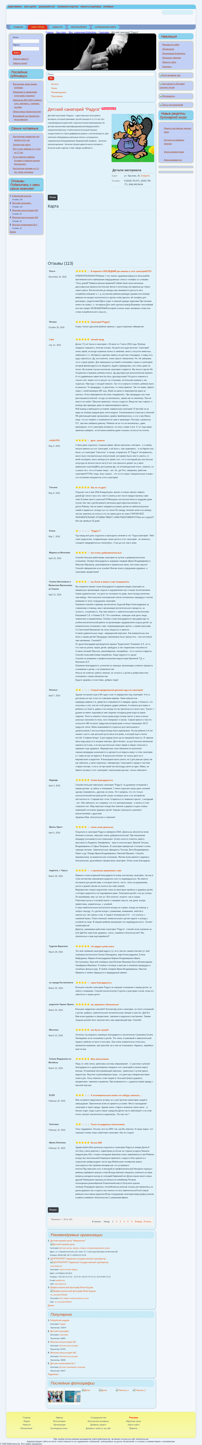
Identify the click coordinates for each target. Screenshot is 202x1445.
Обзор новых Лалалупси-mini (27, 111)
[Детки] (86, 1390)
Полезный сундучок (68, 7)
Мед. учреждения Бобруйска (82, 32)
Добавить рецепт (98, 1425)
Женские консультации (68, 1346)
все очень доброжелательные (106, 553)
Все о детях (30, 7)
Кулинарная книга (105, 27)
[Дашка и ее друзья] (56, 1404)
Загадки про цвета (21, 144)
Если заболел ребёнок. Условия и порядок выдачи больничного (26, 160)
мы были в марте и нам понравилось (110, 582)
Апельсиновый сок (173, 160)
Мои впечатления (100, 1059)
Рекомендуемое (58, 92)
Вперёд (138, 1221)
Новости (57, 27)
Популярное (57, 96)
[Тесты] (171, 105)
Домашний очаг (47, 7)
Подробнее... (54, 1374)
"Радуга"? (96, 531)
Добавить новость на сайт (98, 1428)
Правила (133, 1428)
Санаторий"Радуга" (100, 322)
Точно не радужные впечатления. (108, 1124)
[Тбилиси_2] (139, 1390)
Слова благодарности (102, 780)
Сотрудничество (98, 1417)
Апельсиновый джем (174, 152)
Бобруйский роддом (21, 196)
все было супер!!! (100, 1030)
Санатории (104, 32)
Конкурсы (166, 66)
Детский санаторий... (22, 203)
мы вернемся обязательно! (105, 1004)
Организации (59, 1425)
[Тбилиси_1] (122, 1390)
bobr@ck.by (60, 1280)
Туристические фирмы (68, 1269)
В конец (147, 1221)
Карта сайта (133, 1425)
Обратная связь (133, 1421)
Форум (27, 1421)
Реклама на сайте (170, 44)
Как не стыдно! (98, 487)
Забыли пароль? (21, 59)
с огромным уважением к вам (106, 870)
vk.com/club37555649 (58, 1295)
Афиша (59, 1417)
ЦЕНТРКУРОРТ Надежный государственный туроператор (78, 1259)
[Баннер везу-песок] (176, 87)
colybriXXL (54, 440)
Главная (18, 27)
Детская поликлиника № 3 (24, 225)
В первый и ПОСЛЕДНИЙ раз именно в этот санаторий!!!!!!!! (121, 271)
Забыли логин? (20, 63)
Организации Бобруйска (173, 53)
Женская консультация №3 (25, 217)
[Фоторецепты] (167, 96)
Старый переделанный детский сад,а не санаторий (117, 690)
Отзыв (52, 197)
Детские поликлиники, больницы (72, 1367)
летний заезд (97, 339)
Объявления (168, 49)
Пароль (16, 45)
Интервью (108, 7)
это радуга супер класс (102, 946)
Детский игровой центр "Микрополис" (68, 1240)
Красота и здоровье (91, 7)
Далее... (52, 1305)
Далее (13, 232)
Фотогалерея (78, 27)
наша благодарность (101, 983)
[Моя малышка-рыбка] (73, 1404)
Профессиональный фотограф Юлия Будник (71, 1287)
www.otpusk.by (56, 1266)
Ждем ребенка (15, 7)
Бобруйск (145, 176)
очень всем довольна (102, 827)
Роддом (62, 1324)
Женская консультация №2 (25, 210)
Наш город (37, 27)
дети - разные (98, 440)
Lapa (51, 339)
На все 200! (96, 1143)
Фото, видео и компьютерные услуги (74, 1298)
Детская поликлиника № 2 (62, 1363)
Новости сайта (169, 62)
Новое (54, 88)
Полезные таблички (171, 58)
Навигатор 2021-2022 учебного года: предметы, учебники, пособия (27, 104)
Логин (15, 37)
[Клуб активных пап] (170, 75)
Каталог (55, 84)
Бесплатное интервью (98, 1421)
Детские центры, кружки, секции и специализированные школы (84, 1248)
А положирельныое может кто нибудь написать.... (116, 1095)
